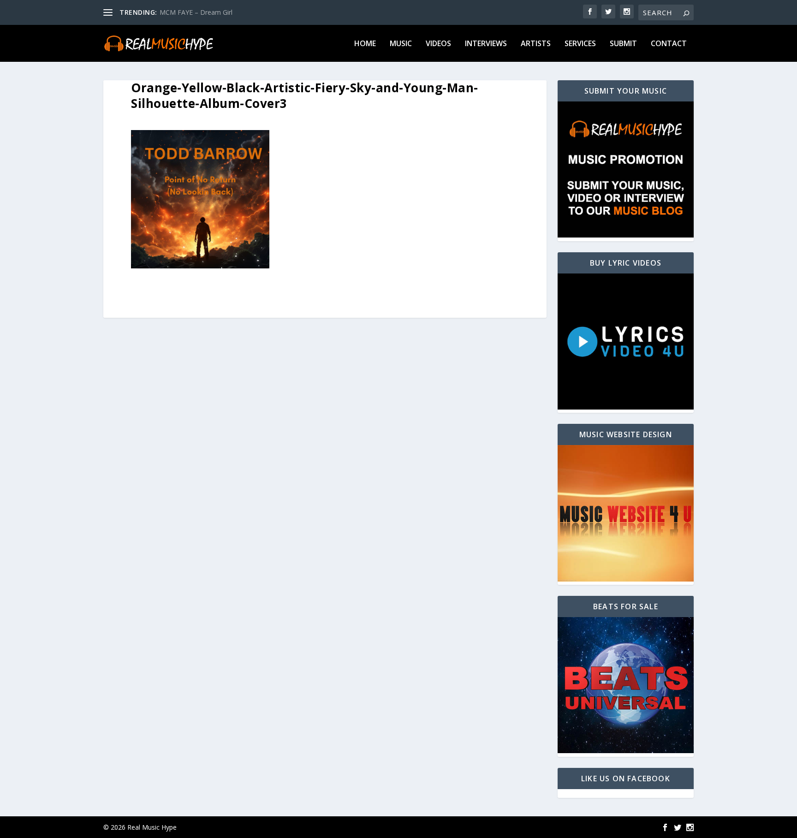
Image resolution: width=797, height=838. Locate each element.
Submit (623, 44)
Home (365, 44)
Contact (669, 44)
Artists (536, 44)
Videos (438, 44)
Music (401, 44)
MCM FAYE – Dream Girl (196, 12)
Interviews (486, 44)
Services (580, 44)
